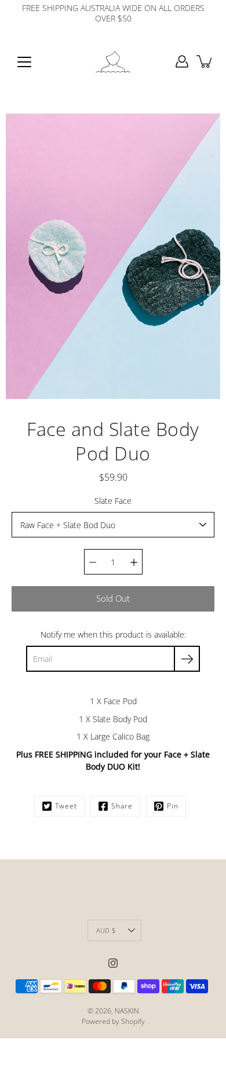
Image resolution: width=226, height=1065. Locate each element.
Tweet (66, 806)
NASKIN (127, 1011)
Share (122, 806)
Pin (172, 806)
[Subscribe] (187, 659)
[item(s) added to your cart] (205, 61)
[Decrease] (92, 561)
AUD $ (105, 930)
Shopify (133, 1021)
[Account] (182, 61)
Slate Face (113, 500)
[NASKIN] (113, 61)
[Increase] (134, 561)
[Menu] (24, 62)
